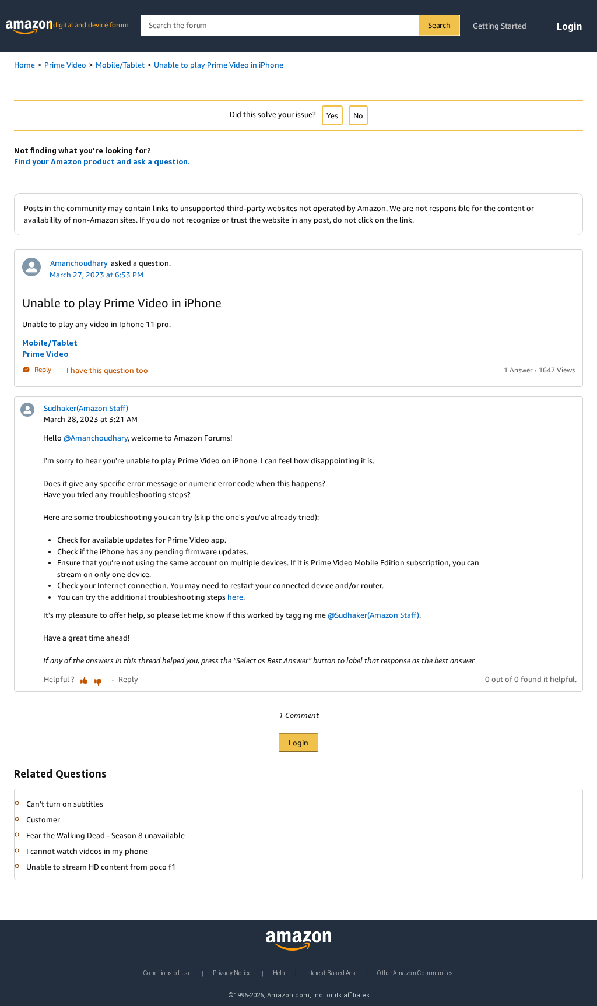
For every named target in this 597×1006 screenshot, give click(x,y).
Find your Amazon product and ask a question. (102, 161)
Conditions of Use (167, 972)
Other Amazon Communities (415, 972)
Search (439, 25)
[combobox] (300, 25)
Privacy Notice (232, 972)
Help (279, 972)
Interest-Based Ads (331, 972)
